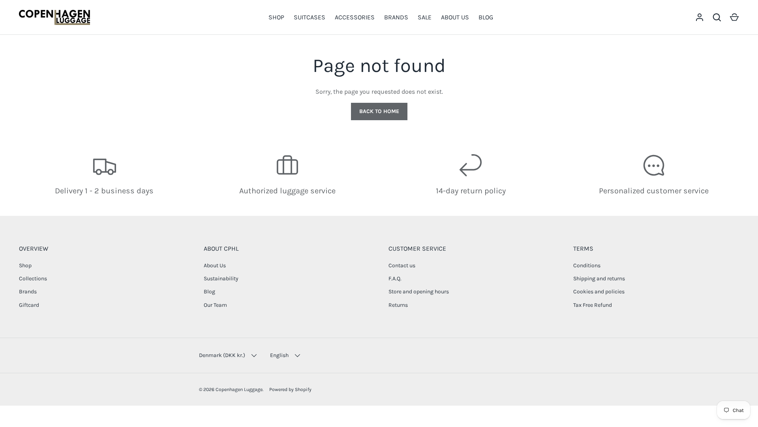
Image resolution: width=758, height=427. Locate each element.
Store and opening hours (418, 291)
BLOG (485, 17)
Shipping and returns (599, 278)
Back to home (379, 111)
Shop (25, 265)
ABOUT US (455, 17)
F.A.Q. (395, 278)
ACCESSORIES (355, 17)
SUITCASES (309, 17)
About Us (215, 265)
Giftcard (29, 305)
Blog (209, 291)
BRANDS (396, 17)
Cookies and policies (599, 291)
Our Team (215, 305)
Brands (28, 291)
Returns (398, 305)
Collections (33, 278)
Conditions (586, 265)
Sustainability (221, 278)
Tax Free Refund (592, 305)
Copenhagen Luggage (239, 389)
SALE (425, 17)
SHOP (276, 17)
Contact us (401, 265)
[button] (734, 17)
